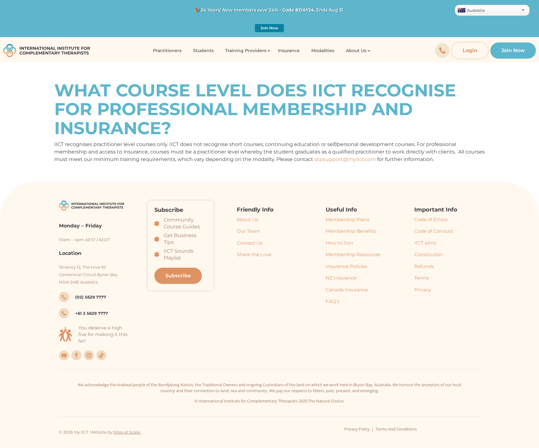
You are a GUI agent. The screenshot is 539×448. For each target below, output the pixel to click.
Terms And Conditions (396, 429)
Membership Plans (347, 219)
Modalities (322, 50)
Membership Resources (353, 254)
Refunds (424, 266)
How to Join (339, 243)
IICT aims (425, 243)
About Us (247, 219)
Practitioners (167, 50)
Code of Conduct (433, 231)
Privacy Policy (357, 429)
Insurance (289, 50)
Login (470, 50)
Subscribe (178, 276)
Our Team (248, 231)
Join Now (269, 28)
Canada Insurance (347, 290)
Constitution (428, 254)
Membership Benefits (351, 231)
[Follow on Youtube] (64, 355)
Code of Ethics (430, 219)
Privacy (422, 290)
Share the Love (254, 254)
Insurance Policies (346, 266)
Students (203, 50)
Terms (421, 278)
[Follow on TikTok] (101, 355)
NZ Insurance (341, 278)
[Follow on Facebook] (76, 355)
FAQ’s (332, 301)
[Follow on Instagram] (89, 355)
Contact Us (249, 243)
